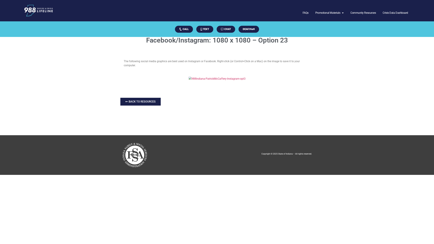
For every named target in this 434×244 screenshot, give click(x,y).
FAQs (306, 12)
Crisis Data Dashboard (395, 12)
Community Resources (363, 12)
